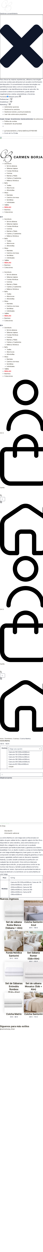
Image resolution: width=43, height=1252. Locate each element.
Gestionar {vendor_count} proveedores (17, 112)
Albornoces (10, 188)
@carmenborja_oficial (7, 1029)
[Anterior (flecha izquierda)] (3, 701)
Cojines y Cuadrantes (14, 178)
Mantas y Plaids (12, 176)
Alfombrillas (10, 190)
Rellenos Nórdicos (13, 180)
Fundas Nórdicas (12, 171)
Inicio (2, 739)
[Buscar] (1, 502)
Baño (6, 183)
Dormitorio (8, 163)
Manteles (10, 195)
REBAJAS (7, 207)
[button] (21, 46)
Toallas (9, 185)
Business (7, 210)
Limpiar (11, 766)
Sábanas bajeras (12, 168)
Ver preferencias (38, 119)
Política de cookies (10, 121)
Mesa (6, 193)
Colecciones (8, 212)
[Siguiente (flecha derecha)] (39, 701)
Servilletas (10, 200)
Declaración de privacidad (13, 124)
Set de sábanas (12, 166)
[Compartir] (32, 2)
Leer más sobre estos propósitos (15, 114)
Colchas (9, 173)
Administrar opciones (11, 107)
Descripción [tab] (8, 831)
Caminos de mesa (13, 197)
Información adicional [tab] (11, 833)
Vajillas (6, 205)
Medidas (4, 748)
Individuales (11, 202)
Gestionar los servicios (12, 109)
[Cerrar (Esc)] (36, 2)
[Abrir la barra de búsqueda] (1, 496)
